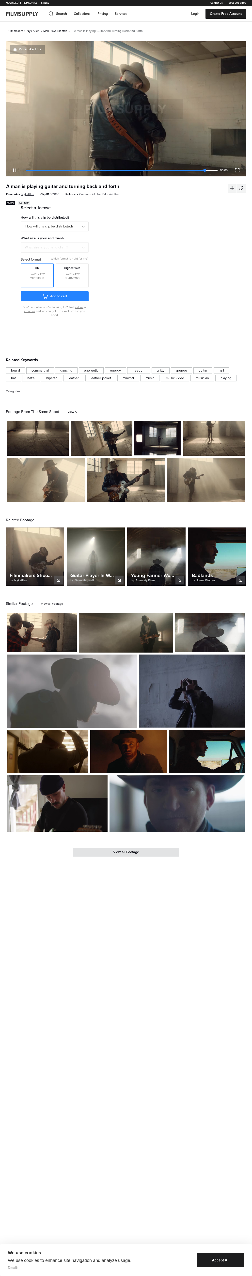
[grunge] (181, 371)
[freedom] (138, 371)
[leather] (73, 378)
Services (121, 14)
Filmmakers (15, 31)
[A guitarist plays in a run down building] (38, 438)
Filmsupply (30, 2)
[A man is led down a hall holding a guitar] (47, 751)
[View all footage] (51, 603)
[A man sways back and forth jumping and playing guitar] (46, 480)
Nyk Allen (33, 31)
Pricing (102, 14)
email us (29, 311)
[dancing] (66, 371)
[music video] (175, 378)
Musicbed (12, 2)
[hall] (221, 371)
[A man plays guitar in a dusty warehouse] (206, 480)
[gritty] (160, 371)
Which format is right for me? (70, 258)
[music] (150, 378)
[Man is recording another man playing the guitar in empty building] (42, 632)
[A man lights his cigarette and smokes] (192, 691)
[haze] (31, 378)
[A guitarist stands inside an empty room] (214, 438)
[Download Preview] (38, 450)
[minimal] (128, 378)
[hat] (13, 378)
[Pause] (14, 170)
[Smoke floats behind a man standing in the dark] (128, 751)
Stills (45, 2)
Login (195, 14)
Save (50, 450)
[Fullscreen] (237, 170)
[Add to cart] (71, 646)
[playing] (226, 378)
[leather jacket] (101, 378)
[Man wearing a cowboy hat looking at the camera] (177, 803)
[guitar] (203, 371)
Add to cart (58, 296)
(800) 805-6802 (237, 2)
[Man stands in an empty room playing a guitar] (101, 438)
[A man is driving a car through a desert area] (207, 751)
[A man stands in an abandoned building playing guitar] (157, 438)
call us (79, 307)
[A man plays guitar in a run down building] (126, 480)
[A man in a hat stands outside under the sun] (72, 691)
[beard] (15, 371)
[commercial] (40, 371)
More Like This (29, 49)
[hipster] (51, 378)
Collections (82, 14)
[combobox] (54, 247)
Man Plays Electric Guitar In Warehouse (56, 31)
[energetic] (91, 371)
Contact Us (216, 2)
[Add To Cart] (63, 450)
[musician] (202, 378)
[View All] (73, 412)
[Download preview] (46, 646)
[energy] (115, 371)
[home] (25, 14)
